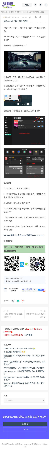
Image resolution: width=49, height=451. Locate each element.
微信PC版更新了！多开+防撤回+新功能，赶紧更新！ (24, 368)
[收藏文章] (30, 17)
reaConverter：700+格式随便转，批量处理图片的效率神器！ (24, 378)
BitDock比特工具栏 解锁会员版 (16, 21)
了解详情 (25, 429)
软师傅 (11, 12)
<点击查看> (28, 335)
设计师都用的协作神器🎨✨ (15, 352)
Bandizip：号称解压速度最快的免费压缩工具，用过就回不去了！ (24, 384)
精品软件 (18, 12)
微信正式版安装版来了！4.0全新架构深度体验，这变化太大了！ (24, 363)
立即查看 (25, 424)
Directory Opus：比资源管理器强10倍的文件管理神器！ (24, 372)
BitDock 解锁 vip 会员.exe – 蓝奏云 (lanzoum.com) (24, 235)
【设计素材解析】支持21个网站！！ (13, 315)
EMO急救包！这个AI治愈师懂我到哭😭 (19, 348)
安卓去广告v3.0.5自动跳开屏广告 (35, 315)
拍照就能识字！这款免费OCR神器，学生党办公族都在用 (24, 357)
